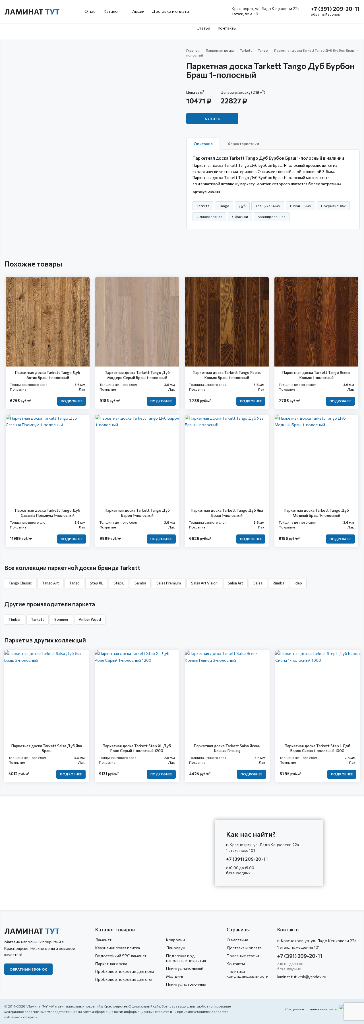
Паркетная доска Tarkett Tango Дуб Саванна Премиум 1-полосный (47, 513)
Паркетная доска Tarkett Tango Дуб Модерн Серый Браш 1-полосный (137, 375)
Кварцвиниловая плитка (117, 947)
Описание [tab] (203, 143)
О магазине (237, 939)
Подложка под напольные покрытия (186, 958)
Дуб (242, 205)
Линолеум (175, 947)
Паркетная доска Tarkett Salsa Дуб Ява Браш (46, 748)
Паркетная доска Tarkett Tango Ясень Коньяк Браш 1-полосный (227, 375)
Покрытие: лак (333, 205)
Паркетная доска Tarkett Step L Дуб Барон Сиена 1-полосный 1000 (317, 748)
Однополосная (209, 216)
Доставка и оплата (170, 11)
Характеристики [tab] (243, 143)
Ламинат (32, 11)
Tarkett (246, 50)
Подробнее (72, 401)
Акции (138, 11)
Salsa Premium (168, 583)
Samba (140, 583)
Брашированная (272, 216)
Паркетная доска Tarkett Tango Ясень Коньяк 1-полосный (316, 375)
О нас (90, 11)
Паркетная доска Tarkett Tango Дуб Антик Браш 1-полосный (47, 375)
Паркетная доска (220, 50)
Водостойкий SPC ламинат (120, 955)
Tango (263, 50)
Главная (193, 50)
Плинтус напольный (184, 968)
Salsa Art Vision (204, 583)
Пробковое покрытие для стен (124, 979)
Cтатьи (203, 27)
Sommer (61, 619)
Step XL (96, 583)
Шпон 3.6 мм (300, 205)
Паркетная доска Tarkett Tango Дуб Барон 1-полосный (137, 513)
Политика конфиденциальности (247, 974)
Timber (15, 619)
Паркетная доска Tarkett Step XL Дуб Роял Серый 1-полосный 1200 (137, 748)
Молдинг (175, 976)
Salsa (257, 583)
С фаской (240, 216)
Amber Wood (90, 619)
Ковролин (175, 939)
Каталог (112, 11)
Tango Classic (20, 583)
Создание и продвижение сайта (311, 1009)
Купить (212, 118)
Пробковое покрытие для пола (124, 971)
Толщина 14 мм (267, 205)
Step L (118, 583)
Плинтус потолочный (186, 984)
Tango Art (50, 583)
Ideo (298, 583)
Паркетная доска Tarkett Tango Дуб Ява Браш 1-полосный (227, 513)
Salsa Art (235, 583)
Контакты (227, 27)
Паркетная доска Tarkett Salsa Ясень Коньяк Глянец (227, 748)
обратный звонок (325, 14)
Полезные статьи (243, 955)
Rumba (278, 583)
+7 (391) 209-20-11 (335, 8)
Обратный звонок (28, 969)
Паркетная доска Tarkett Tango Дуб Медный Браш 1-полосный (316, 513)
